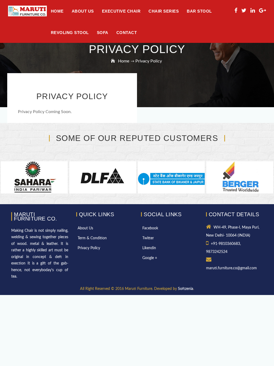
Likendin (149, 248)
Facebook (150, 228)
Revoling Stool (70, 32)
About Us (85, 228)
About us (83, 11)
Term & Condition (92, 238)
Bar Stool (199, 11)
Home (57, 11)
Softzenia (185, 289)
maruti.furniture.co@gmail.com (231, 268)
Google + (149, 258)
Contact (126, 32)
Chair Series (164, 11)
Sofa (102, 32)
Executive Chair (121, 11)
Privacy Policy (89, 248)
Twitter (148, 238)
